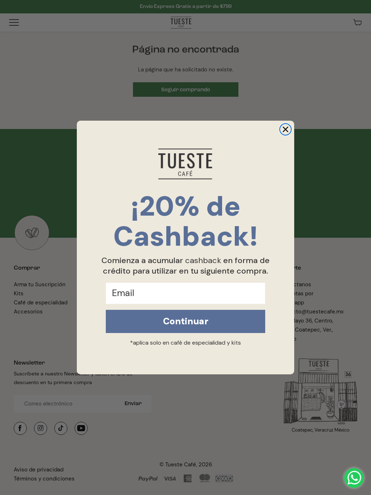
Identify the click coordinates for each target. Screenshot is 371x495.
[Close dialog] (285, 129)
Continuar (185, 321)
